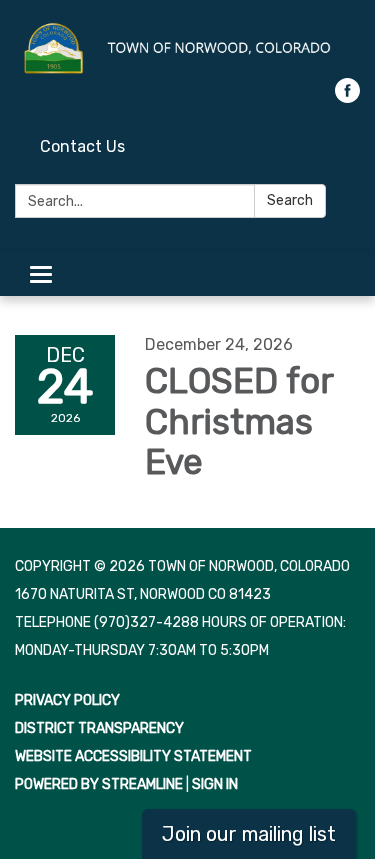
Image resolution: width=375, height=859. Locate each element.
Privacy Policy (67, 700)
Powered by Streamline (99, 784)
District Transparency (99, 728)
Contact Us (82, 146)
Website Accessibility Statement (133, 756)
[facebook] (347, 97)
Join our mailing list (249, 834)
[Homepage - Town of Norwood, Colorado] (187, 49)
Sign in (215, 784)
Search (290, 200)
